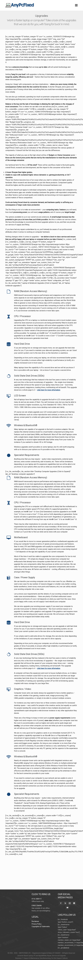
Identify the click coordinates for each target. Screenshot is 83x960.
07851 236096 (37, 906)
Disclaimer (35, 921)
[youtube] (67, 908)
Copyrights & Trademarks (41, 926)
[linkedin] (74, 903)
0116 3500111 (37, 899)
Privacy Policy (36, 924)
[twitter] (65, 903)
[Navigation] (76, 5)
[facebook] (61, 903)
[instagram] (70, 903)
